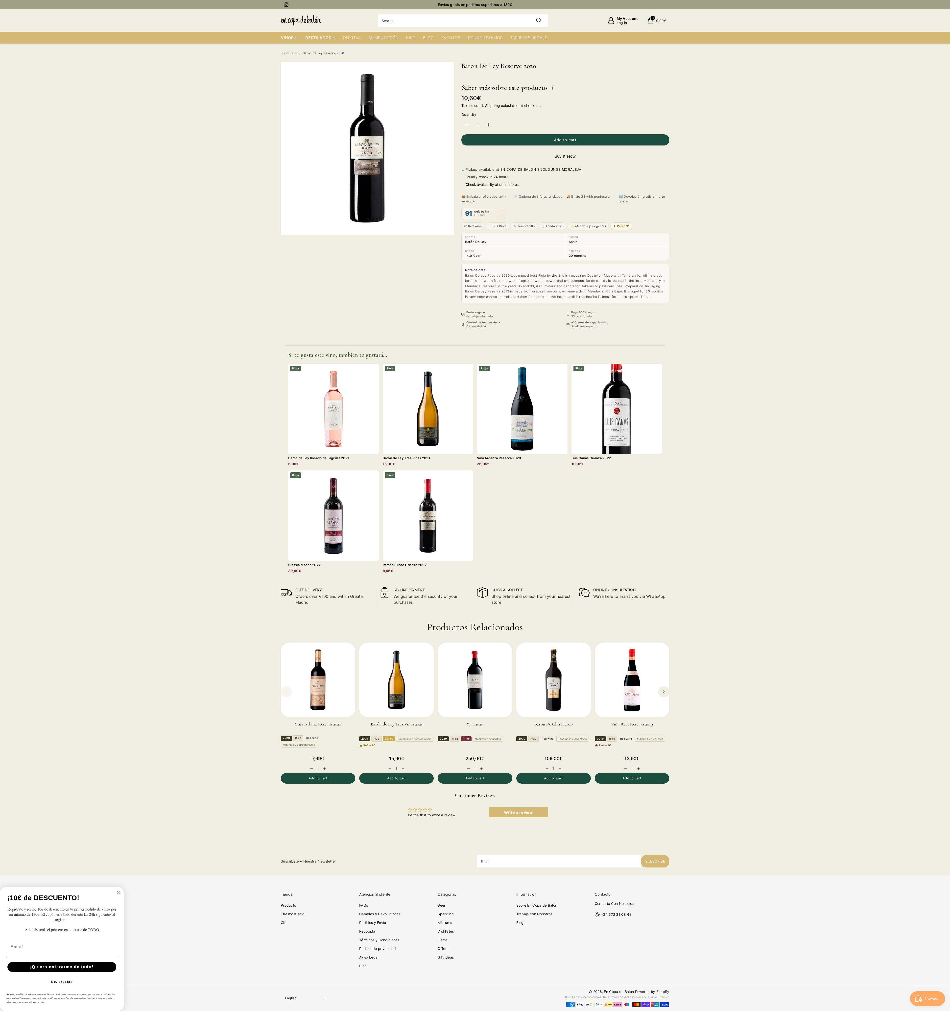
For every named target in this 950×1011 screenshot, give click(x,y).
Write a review (518, 812)
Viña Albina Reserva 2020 (318, 724)
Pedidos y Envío (372, 922)
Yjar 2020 (475, 724)
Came (442, 940)
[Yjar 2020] (475, 680)
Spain (573, 242)
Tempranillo (526, 226)
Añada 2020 (555, 226)
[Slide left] (286, 691)
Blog (363, 966)
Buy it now (565, 156)
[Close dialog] (118, 892)
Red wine (475, 226)
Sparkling (446, 914)
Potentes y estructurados (299, 744)
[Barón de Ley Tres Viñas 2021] (396, 680)
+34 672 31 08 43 (616, 914)
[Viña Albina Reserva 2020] (318, 680)
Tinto (466, 738)
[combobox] (463, 20)
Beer (441, 905)
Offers (443, 948)
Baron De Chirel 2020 (553, 724)
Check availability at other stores (492, 184)
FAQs (363, 905)
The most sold (293, 914)
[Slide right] (663, 691)
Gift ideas (446, 957)
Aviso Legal (368, 957)
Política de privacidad (377, 948)
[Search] (539, 20)
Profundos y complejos (573, 738)
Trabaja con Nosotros (534, 914)
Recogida (367, 931)
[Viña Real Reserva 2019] (632, 680)
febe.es (664, 996)
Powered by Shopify (652, 991)
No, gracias (62, 982)
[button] (656, 20)
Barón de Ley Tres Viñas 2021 (396, 724)
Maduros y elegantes (488, 738)
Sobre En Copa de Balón (536, 905)
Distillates (446, 931)
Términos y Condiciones (379, 940)
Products (288, 905)
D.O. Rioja (499, 226)
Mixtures (445, 922)
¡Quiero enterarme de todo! (62, 967)
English (290, 998)
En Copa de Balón (619, 991)
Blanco (389, 738)
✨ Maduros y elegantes (588, 226)
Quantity (468, 114)
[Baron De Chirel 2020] (553, 680)
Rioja (298, 738)
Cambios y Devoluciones (380, 914)
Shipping (492, 105)
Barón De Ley (475, 242)
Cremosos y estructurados (414, 738)
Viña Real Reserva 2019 (632, 724)
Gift (284, 922)
